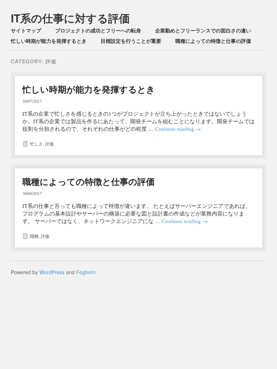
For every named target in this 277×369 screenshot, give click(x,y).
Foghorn (86, 272)
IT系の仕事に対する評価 (70, 18)
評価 (49, 144)
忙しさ (36, 144)
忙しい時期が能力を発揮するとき (49, 40)
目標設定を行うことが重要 (131, 40)
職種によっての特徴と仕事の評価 (213, 40)
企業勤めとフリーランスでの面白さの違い (203, 30)
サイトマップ (26, 30)
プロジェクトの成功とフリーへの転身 (98, 30)
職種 (34, 236)
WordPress (52, 272)
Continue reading (178, 128)
